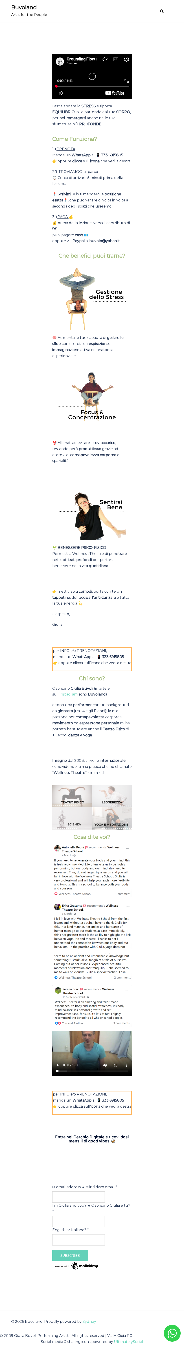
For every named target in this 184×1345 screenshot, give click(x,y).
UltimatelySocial (128, 1342)
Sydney (89, 1321)
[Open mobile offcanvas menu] (171, 11)
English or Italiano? (70, 1230)
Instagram (68, 694)
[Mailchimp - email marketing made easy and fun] (77, 1265)
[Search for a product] (162, 11)
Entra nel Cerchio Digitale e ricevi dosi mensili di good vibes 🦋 (92, 1139)
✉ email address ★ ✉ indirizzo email (84, 1187)
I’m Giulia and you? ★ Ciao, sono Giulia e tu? (91, 1208)
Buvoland (24, 7)
